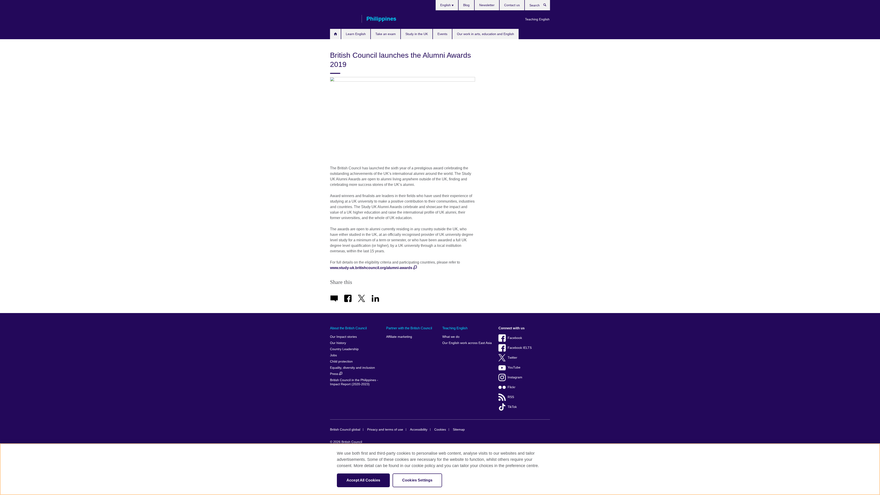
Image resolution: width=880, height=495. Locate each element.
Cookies (440, 429)
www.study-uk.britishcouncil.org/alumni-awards (371, 268)
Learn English (356, 34)
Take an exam (385, 34)
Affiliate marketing (399, 336)
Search (547, 6)
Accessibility (418, 429)
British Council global (345, 429)
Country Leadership (344, 349)
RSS (511, 397)
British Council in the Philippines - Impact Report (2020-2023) (354, 382)
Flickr (511, 387)
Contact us (512, 5)
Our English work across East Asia (467, 343)
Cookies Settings (417, 480)
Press (334, 374)
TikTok (512, 407)
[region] (440, 469)
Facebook (515, 338)
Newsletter (487, 5)
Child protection (341, 361)
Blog (466, 5)
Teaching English (537, 19)
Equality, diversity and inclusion (352, 367)
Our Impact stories (343, 336)
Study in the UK (416, 34)
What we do (450, 336)
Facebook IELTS (520, 347)
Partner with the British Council (409, 328)
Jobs (333, 355)
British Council (343, 19)
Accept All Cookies (363, 480)
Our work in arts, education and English (485, 34)
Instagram (515, 377)
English (446, 5)
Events (442, 34)
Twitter (512, 357)
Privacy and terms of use (385, 429)
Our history (338, 343)
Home (335, 34)
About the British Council (348, 328)
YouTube (514, 367)
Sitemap (459, 429)
